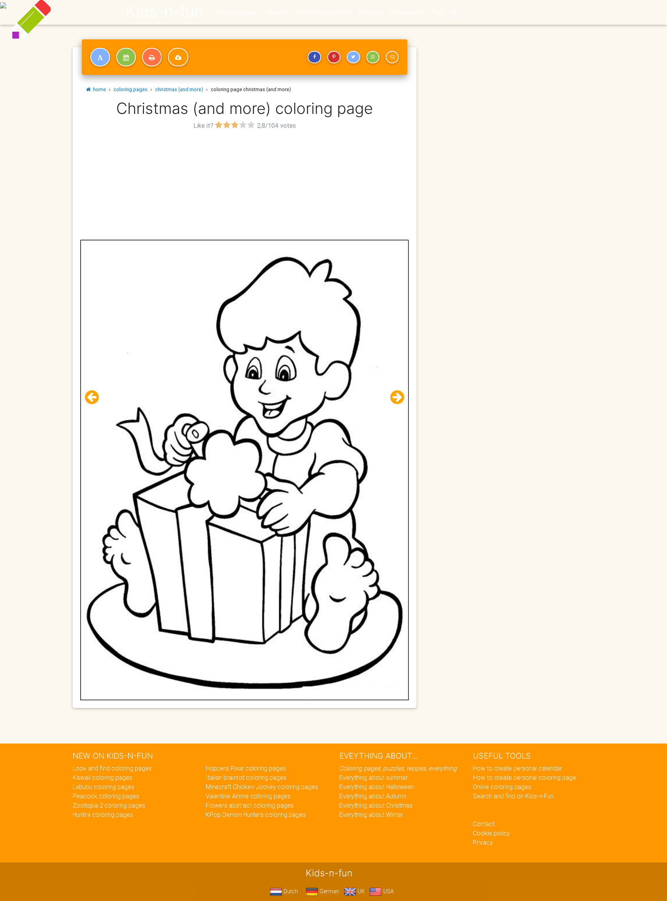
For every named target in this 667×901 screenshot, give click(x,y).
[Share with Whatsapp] (372, 57)
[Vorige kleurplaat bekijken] (95, 397)
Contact (483, 824)
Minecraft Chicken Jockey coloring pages (262, 787)
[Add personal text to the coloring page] (100, 57)
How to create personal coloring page (524, 777)
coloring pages (130, 89)
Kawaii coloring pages (102, 777)
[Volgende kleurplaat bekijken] (394, 397)
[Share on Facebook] (314, 57)
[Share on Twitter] (353, 57)
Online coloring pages (502, 787)
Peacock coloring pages (106, 796)
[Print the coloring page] (152, 57)
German (328, 891)
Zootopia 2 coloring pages (109, 805)
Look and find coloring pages (112, 768)
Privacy (483, 842)
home (98, 89)
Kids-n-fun (164, 12)
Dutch (290, 891)
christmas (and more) (179, 89)
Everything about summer (373, 777)
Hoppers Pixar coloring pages (246, 768)
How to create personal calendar (517, 768)
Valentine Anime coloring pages (248, 796)
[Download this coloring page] (178, 57)
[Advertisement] (244, 186)
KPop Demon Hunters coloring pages (256, 814)
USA (388, 891)
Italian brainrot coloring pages (246, 777)
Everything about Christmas (376, 805)
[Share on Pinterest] (333, 57)
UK (360, 891)
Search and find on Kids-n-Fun (513, 796)
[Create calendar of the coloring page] (126, 57)
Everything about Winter (371, 814)
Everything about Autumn (372, 796)
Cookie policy (491, 833)
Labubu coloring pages (103, 787)
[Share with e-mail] (392, 57)
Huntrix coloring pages (103, 814)
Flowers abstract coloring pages (250, 805)
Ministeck (370, 12)
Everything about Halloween (376, 787)
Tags (437, 12)
